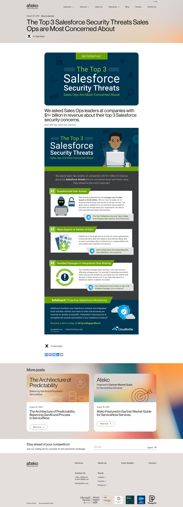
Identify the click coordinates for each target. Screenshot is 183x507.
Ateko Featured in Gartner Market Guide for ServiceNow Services (124, 413)
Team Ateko (40, 36)
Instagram (102, 485)
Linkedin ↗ (102, 477)
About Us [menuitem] (98, 7)
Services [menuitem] (83, 7)
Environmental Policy (46, 503)
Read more (37, 427)
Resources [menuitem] (113, 7)
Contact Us (80, 473)
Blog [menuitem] (127, 7)
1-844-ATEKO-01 (81, 477)
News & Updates (47, 16)
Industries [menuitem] (68, 7)
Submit (150, 448)
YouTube (101, 481)
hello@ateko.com (81, 483)
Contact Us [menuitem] (152, 7)
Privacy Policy (31, 503)
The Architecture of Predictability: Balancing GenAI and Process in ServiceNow (52, 415)
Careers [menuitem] (138, 7)
